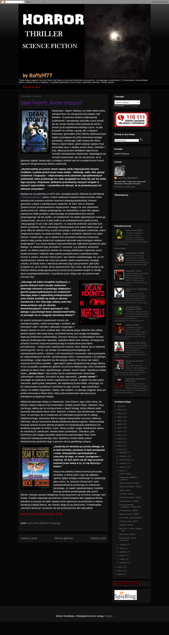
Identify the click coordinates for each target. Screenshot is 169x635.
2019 (119, 428)
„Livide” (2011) (125, 474)
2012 (119, 567)
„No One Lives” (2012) (128, 521)
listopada (123, 456)
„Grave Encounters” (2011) (130, 497)
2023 (119, 413)
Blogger (108, 616)
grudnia (122, 452)
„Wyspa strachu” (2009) (129, 514)
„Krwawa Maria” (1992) (135, 253)
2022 (119, 417)
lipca (121, 470)
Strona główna (63, 538)
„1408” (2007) (125, 490)
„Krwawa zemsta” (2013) (135, 343)
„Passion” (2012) (126, 525)
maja (121, 548)
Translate (134, 106)
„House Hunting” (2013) (129, 483)
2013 (119, 449)
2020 (119, 424)
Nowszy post (29, 538)
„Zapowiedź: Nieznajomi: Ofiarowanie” (135, 380)
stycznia (123, 562)
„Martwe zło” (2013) (127, 534)
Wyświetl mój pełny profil (124, 187)
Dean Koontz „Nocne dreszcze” (127, 539)
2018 (119, 431)
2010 (119, 574)
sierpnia (123, 467)
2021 (119, 421)
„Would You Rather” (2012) (130, 487)
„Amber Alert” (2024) (133, 230)
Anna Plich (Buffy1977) (127, 178)
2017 (119, 435)
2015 (119, 442)
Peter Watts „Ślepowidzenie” (130, 518)
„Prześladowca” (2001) (128, 510)
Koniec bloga (119, 248)
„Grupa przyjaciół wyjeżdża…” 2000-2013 (130, 506)
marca (122, 555)
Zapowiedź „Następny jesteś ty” (128, 478)
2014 (119, 446)
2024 (119, 410)
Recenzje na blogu (31, 87)
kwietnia (123, 552)
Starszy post (98, 538)
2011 (119, 571)
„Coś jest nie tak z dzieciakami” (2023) (133, 308)
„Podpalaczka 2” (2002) (129, 501)
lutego (122, 559)
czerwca (123, 545)
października (125, 460)
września (123, 463)
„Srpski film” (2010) (133, 271)
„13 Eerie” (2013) (126, 494)
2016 (119, 439)
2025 (119, 406)
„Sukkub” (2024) (132, 325)
